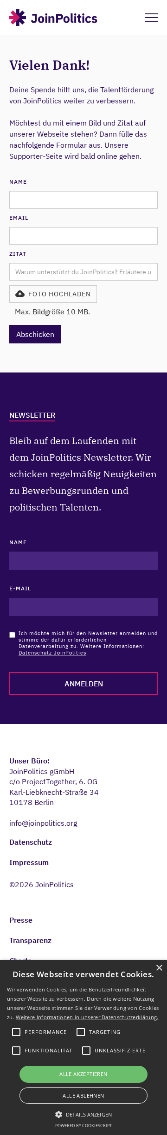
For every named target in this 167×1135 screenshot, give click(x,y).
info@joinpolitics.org (43, 823)
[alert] (83, 1047)
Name (18, 181)
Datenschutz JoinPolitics (52, 652)
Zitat (17, 253)
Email (18, 217)
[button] (53, 294)
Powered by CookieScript (83, 1126)
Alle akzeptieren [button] (83, 1073)
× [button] (158, 968)
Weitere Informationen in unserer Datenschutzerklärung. (87, 1017)
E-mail (20, 588)
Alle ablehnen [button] (83, 1095)
